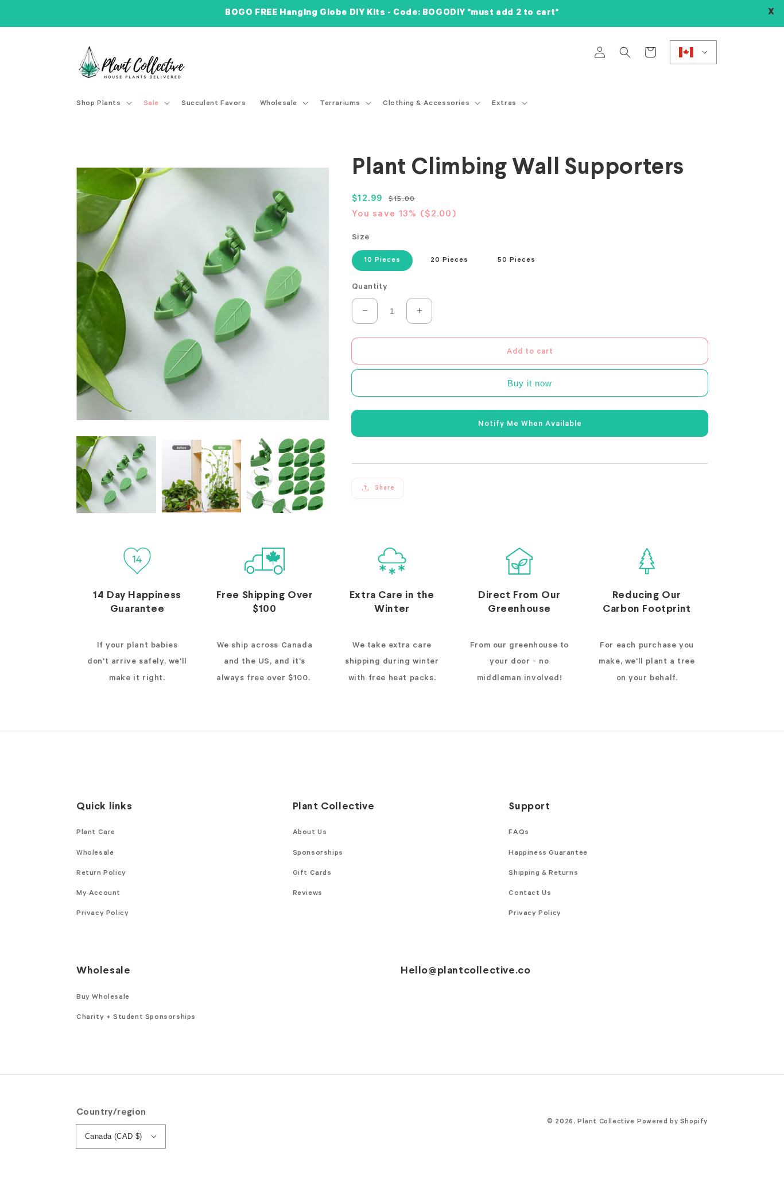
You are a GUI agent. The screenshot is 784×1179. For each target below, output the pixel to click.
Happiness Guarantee (548, 854)
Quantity (369, 287)
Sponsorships (318, 854)
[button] (625, 52)
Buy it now (529, 383)
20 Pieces (449, 261)
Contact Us (530, 894)
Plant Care (95, 833)
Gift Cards (312, 874)
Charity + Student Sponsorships (136, 1018)
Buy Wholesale (103, 998)
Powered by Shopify (672, 1122)
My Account (98, 894)
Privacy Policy (102, 914)
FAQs (519, 833)
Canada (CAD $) (113, 1136)
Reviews (308, 894)
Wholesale (95, 854)
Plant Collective (606, 1122)
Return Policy (101, 874)
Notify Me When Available (530, 424)
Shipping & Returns (543, 874)
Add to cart (530, 351)
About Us (310, 833)
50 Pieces (516, 261)
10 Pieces (382, 261)
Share (384, 487)
